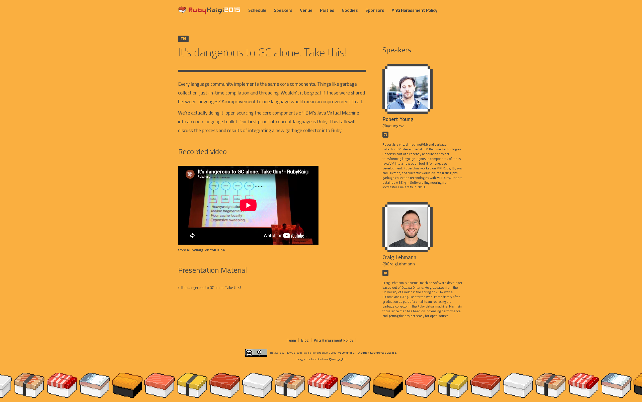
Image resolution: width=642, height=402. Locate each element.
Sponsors (374, 10)
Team (291, 340)
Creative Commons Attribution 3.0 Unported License (363, 353)
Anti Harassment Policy (414, 10)
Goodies (350, 10)
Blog (305, 340)
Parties (327, 10)
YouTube (217, 250)
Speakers (283, 10)
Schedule (257, 10)
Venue (306, 10)
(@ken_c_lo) (337, 359)
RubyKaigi (195, 250)
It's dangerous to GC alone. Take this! (211, 287)
